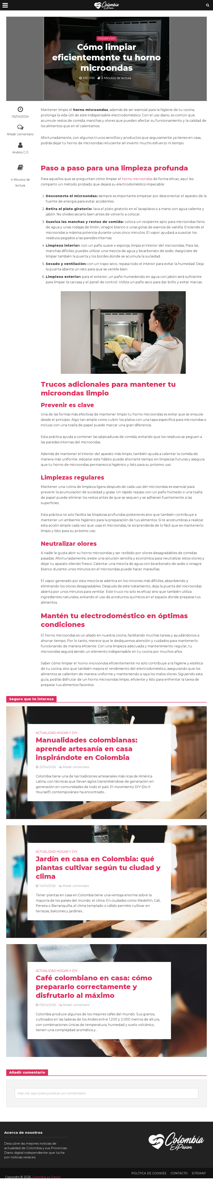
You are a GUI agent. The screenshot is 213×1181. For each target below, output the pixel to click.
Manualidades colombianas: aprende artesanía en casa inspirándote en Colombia (86, 749)
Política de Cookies (148, 1173)
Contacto (179, 1173)
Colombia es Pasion (46, 1177)
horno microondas (137, 179)
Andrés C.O (20, 152)
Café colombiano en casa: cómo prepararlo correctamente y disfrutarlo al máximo (94, 986)
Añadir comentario (20, 134)
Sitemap (199, 1173)
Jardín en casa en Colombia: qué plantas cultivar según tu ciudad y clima (98, 868)
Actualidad (46, 733)
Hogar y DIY (106, 38)
